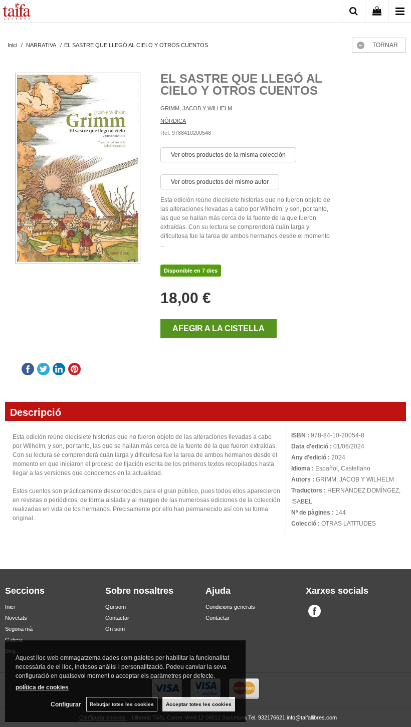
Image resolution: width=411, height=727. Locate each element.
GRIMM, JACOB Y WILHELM (196, 108)
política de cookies (42, 687)
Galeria (14, 640)
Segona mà (19, 629)
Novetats (16, 618)
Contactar (117, 618)
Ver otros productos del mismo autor (220, 181)
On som (115, 629)
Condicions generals (230, 607)
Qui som (115, 607)
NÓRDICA (173, 121)
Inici (10, 607)
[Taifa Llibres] (17, 13)
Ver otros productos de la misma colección (228, 154)
